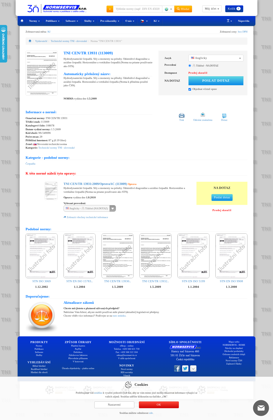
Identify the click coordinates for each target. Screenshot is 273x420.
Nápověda (243, 20)
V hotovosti (78, 361)
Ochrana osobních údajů (234, 354)
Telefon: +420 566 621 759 (126, 349)
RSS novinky (127, 372)
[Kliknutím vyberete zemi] (168, 9)
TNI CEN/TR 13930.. (117, 281)
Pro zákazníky (108, 20)
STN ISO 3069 (41, 281)
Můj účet (211, 8)
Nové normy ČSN (234, 360)
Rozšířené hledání (39, 369)
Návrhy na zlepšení (234, 348)
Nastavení (114, 404)
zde (151, 412)
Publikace (52, 20)
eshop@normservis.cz (127, 355)
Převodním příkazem (78, 358)
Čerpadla (30, 163)
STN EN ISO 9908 (231, 281)
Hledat (184, 9)
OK (159, 404)
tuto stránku (119, 315)
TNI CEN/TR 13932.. (155, 281)
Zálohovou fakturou (78, 355)
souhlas (98, 392)
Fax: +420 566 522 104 (127, 352)
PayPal (78, 349)
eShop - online (127, 346)
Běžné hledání (39, 366)
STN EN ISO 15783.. (79, 281)
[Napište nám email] (193, 368)
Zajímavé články (234, 363)
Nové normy (127, 369)
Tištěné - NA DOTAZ (206, 65)
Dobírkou (78, 352)
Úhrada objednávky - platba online (78, 368)
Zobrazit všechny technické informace (87, 217)
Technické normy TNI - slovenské (69, 41)
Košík (233, 8)
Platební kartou (78, 346)
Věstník (126, 375)
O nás (128, 20)
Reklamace (234, 357)
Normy (33, 20)
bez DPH (242, 31)
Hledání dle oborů (39, 372)
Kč (155, 20)
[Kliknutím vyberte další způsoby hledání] (110, 9)
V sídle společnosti (126, 358)
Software (71, 20)
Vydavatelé (41, 41)
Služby (88, 20)
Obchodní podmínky (234, 351)
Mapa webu (234, 342)
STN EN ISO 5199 (193, 281)
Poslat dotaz (216, 80)
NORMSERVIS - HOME (234, 345)
